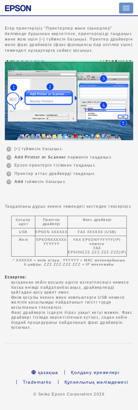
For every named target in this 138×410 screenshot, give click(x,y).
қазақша (47, 372)
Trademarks (37, 382)
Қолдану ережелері (95, 372)
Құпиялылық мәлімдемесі (96, 382)
